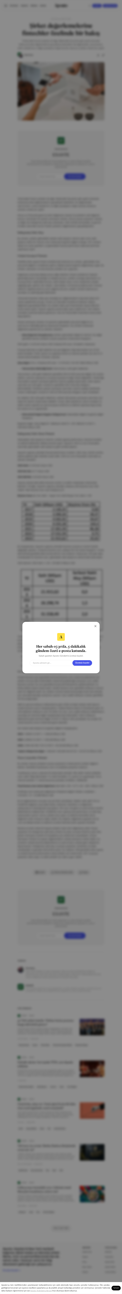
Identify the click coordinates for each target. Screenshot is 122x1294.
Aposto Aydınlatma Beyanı (41, 1291)
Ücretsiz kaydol (82, 663)
